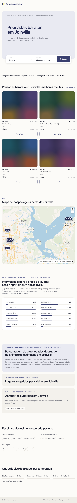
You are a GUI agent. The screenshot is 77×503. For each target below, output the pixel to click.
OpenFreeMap (43, 261)
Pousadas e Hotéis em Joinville (37, 476)
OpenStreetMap (66, 261)
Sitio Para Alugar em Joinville (11, 476)
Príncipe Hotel (6, 124)
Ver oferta (19, 134)
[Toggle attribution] (72, 261)
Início (8, 15)
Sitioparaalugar (14, 4)
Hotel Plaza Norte (45, 172)
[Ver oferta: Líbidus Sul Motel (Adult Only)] (57, 105)
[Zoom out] (72, 211)
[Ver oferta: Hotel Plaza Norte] (57, 153)
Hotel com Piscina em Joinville (12, 481)
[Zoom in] (72, 208)
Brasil (14, 15)
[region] (38, 235)
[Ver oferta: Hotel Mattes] (19, 153)
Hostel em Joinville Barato (61, 476)
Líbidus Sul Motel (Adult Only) (49, 124)
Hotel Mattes (6, 172)
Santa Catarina (22, 15)
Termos (54, 500)
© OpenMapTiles (52, 261)
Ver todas (70, 87)
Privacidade (46, 500)
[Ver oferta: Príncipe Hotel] (19, 105)
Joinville (31, 15)
